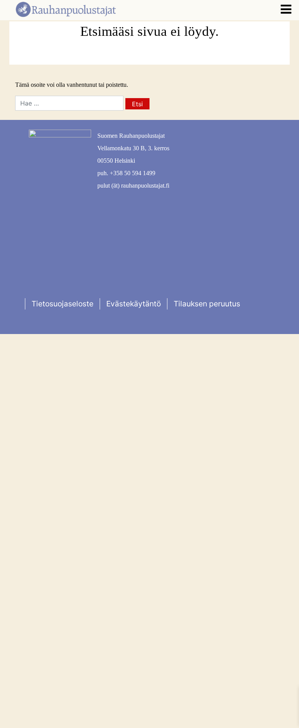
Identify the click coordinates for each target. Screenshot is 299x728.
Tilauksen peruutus (207, 303)
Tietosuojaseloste (62, 303)
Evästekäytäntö (133, 303)
